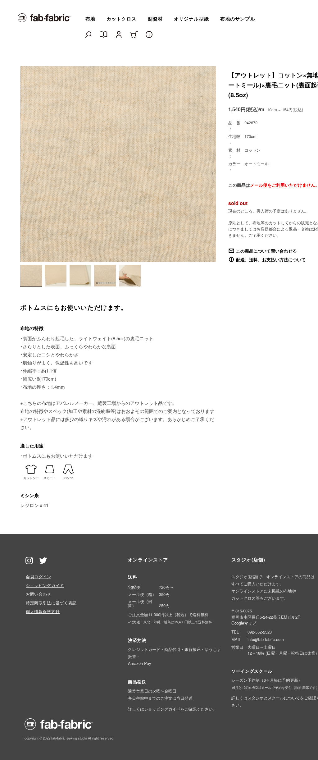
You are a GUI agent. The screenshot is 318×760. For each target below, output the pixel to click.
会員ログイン (38, 576)
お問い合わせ (38, 594)
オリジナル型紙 (191, 18)
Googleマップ (243, 623)
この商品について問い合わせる (266, 251)
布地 (90, 18)
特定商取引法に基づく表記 (51, 603)
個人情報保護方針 (43, 611)
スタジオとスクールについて (274, 698)
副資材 (155, 18)
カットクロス (122, 18)
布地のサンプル (237, 18)
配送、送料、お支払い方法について (271, 259)
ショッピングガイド (45, 585)
